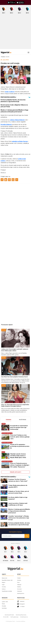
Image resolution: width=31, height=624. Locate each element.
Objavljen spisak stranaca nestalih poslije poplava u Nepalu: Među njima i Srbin (18, 455)
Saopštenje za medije (7, 591)
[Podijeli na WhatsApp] (13, 179)
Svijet (3, 584)
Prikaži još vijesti (15, 472)
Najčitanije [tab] (22, 419)
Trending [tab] (8, 419)
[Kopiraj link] (16, 179)
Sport (19, 574)
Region (3, 582)
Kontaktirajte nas (24, 617)
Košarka (19, 580)
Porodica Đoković (6, 124)
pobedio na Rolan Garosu (20, 141)
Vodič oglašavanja (14, 617)
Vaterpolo (19, 591)
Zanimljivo (4, 608)
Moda (3, 603)
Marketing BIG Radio (9, 615)
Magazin (4, 597)
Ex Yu (8, 56)
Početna (3, 56)
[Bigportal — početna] (6, 52)
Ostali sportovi (20, 593)
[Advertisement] (15, 32)
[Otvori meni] (28, 52)
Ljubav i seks (5, 601)
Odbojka (19, 584)
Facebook (22, 601)
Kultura (3, 589)
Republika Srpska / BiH (7, 580)
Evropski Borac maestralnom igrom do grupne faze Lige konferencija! (19, 427)
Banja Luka (4, 578)
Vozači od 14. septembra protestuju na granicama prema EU (19, 446)
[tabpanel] (15, 448)
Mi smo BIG (6, 617)
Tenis (18, 582)
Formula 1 (19, 589)
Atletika (19, 586)
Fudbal (18, 578)
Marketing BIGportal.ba (21, 615)
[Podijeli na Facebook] (2, 179)
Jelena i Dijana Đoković (17, 120)
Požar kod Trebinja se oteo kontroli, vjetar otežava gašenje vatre (19, 436)
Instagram (22, 604)
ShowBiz (4, 606)
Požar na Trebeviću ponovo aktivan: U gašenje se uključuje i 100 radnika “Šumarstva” (19, 465)
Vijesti (4, 574)
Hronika (4, 586)
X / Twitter (22, 606)
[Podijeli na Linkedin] (5, 179)
